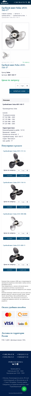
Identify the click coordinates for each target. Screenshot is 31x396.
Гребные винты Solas (19, 15)
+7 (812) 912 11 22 (22, 354)
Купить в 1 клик (19, 91)
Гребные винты (6, 15)
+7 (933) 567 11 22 (22, 357)
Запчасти (17, 13)
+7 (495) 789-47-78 (8, 354)
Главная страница (7, 13)
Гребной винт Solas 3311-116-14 (14, 182)
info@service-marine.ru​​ (15, 362)
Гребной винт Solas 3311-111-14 (14, 151)
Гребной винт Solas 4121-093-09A (14, 214)
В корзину (9, 175)
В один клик (23, 175)
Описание (6, 100)
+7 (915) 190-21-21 (8, 357)
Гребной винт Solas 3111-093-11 (14, 245)
